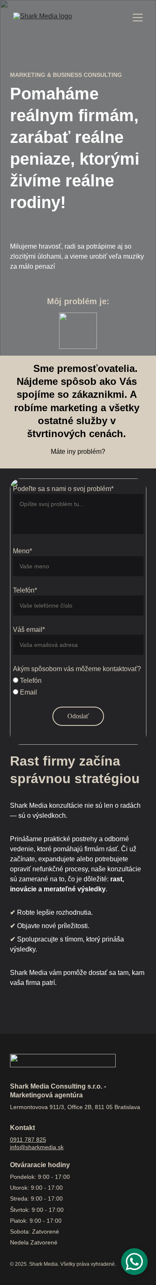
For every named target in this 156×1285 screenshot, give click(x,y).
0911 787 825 (28, 1139)
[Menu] (138, 17)
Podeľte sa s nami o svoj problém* (63, 488)
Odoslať (78, 716)
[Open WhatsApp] (134, 1261)
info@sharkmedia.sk (37, 1147)
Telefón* (25, 590)
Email (27, 692)
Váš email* (29, 629)
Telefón (30, 680)
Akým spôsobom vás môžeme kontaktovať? (77, 668)
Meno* (22, 551)
